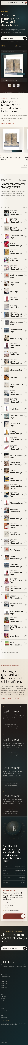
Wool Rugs (3, 1000)
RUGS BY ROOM (4, 987)
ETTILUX (7, 962)
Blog (2, 994)
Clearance (3, 1003)
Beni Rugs (3, 998)
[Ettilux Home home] (12, 2)
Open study (25, 80)
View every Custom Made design (7, 123)
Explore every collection (14, 41)
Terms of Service (4, 1010)
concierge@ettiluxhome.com (8, 968)
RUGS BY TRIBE (4, 979)
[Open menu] (2, 2)
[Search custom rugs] (22, 2)
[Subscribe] (26, 1028)
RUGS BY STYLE (4, 981)
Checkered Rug (4, 996)
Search (2, 1008)
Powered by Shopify (5, 1042)
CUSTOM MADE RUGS (5, 976)
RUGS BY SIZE (3, 985)
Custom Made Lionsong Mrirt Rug (10, 158)
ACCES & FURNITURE (5, 990)
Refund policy (4, 1013)
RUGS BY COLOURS (5, 983)
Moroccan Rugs (4, 974)
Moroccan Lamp (4, 992)
